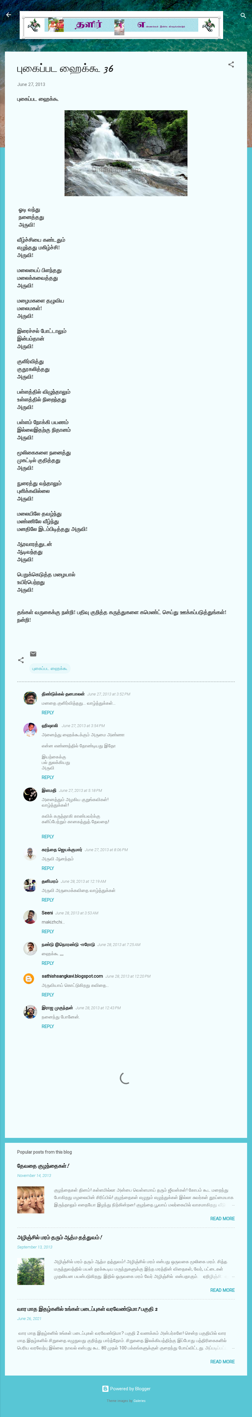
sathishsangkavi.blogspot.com (72, 976)
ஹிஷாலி (50, 725)
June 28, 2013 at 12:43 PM (98, 1008)
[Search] (243, 16)
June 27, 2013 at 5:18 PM (80, 790)
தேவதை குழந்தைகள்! (43, 1166)
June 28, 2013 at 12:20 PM (128, 976)
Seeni (47, 913)
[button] (231, 65)
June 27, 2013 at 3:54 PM (83, 725)
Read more (223, 1218)
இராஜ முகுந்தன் (57, 1007)
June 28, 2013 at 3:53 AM (76, 913)
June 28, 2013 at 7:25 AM (118, 944)
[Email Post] (33, 656)
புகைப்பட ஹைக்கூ (50, 668)
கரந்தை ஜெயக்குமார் (62, 849)
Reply (48, 712)
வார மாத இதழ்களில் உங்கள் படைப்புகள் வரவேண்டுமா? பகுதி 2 (87, 1309)
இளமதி (49, 790)
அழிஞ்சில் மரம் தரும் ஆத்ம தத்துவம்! (59, 1237)
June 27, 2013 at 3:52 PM (108, 694)
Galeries (139, 1401)
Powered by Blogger (130, 1389)
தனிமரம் (50, 881)
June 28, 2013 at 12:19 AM (83, 881)
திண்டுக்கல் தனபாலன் (63, 694)
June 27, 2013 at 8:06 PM (106, 849)
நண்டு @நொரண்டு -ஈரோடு (68, 944)
